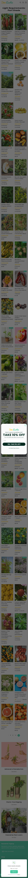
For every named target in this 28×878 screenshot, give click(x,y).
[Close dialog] (25, 425)
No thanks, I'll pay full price (14, 448)
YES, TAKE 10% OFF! (14, 444)
